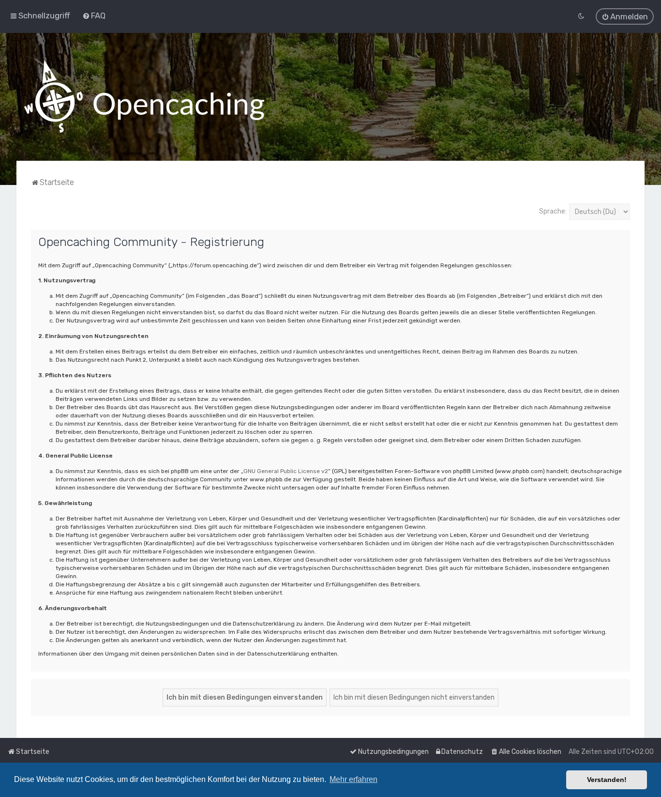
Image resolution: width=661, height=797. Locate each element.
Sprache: (553, 211)
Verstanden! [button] (607, 779)
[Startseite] (144, 97)
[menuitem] (94, 15)
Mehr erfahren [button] (353, 779)
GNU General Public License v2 (285, 471)
